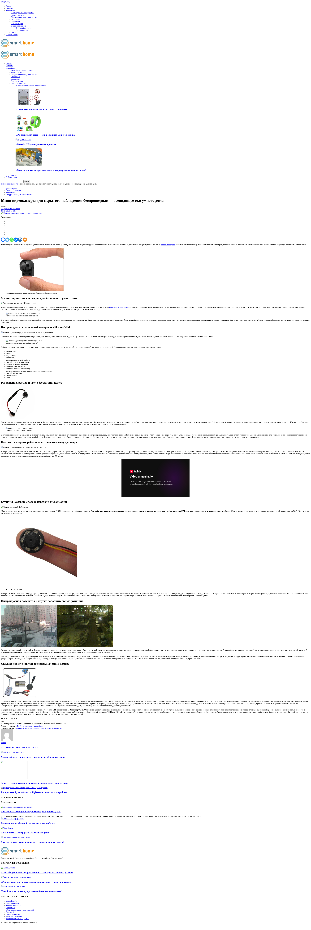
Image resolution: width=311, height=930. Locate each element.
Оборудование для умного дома (24, 17)
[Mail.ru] (20, 240)
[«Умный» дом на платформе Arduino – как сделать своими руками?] (8, 868)
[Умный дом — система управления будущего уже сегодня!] (13, 886)
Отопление (15, 19)
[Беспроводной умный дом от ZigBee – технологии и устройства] (24, 788)
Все (17, 85)
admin (3, 743)
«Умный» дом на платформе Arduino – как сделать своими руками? (37, 872)
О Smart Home (11, 35)
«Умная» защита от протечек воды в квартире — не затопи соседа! (51, 170)
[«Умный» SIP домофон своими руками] (23, 140)
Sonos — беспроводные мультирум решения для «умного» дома (34, 783)
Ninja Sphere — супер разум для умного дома (25, 832)
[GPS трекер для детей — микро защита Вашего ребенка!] (29, 130)
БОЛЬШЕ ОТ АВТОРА (29, 747)
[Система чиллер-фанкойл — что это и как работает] (12, 819)
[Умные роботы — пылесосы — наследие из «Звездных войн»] (12, 752)
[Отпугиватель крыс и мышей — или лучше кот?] (29, 104)
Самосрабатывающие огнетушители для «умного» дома (30, 811)
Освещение (15, 21)
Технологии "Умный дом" (17, 919)
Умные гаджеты (17, 15)
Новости (9, 8)
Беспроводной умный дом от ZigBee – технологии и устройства (34, 792)
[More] (24, 240)
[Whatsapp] (11, 240)
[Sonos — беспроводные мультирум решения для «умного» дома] (14, 778)
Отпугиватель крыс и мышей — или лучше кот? (41, 109)
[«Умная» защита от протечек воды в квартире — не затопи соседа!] (29, 165)
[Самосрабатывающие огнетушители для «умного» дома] (17, 807)
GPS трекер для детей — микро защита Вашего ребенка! (45, 135)
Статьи (14, 32)
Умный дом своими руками (22, 13)
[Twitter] (7, 240)
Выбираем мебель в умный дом (30, 726)
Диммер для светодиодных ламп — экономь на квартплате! (32, 842)
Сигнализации (17, 24)
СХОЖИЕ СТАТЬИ (10, 747)
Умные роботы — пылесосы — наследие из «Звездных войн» (33, 757)
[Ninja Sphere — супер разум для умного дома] (7, 828)
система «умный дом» (118, 307)
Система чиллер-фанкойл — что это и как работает (28, 823)
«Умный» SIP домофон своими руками (36, 144)
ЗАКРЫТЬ (5, 2)
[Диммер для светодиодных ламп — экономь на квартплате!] (15, 837)
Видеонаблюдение (18, 26)
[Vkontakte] (16, 240)
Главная (9, 6)
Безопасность (11, 188)
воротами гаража (168, 245)
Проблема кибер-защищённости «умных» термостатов (39, 728)
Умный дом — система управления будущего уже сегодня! (31, 891)
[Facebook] (3, 240)
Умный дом (10, 10)
